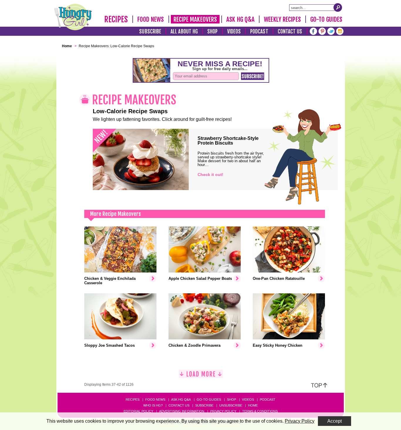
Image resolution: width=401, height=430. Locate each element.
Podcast (259, 31)
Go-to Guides (209, 399)
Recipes (116, 19)
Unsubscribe (230, 405)
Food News (150, 19)
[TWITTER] (331, 30)
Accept (334, 421)
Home (253, 405)
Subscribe (150, 31)
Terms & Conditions (260, 411)
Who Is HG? (153, 405)
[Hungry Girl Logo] (73, 17)
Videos (234, 31)
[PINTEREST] (322, 30)
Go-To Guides (326, 19)
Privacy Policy (223, 411)
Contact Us (290, 31)
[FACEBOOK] (313, 30)
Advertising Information (181, 411)
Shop (212, 31)
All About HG (184, 31)
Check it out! (210, 174)
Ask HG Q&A (240, 19)
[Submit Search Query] (337, 7)
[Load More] (201, 376)
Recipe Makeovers (195, 19)
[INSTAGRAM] (339, 30)
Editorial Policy (138, 411)
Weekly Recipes (282, 19)
